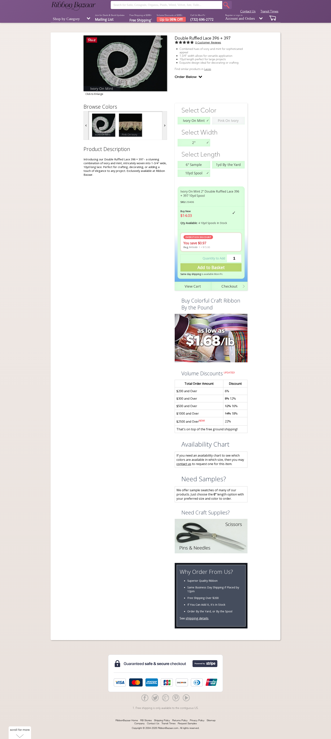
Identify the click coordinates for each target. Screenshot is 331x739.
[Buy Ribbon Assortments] (211, 338)
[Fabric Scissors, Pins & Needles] (211, 536)
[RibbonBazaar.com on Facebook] (145, 697)
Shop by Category (66, 19)
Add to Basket (211, 267)
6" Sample (194, 164)
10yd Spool (193, 173)
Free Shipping (140, 20)
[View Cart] (272, 18)
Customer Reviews (208, 42)
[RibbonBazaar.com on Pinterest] (176, 697)
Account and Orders (240, 17)
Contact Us (248, 11)
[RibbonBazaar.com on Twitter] (155, 697)
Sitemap (211, 720)
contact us (183, 464)
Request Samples (187, 723)
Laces (207, 69)
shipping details (197, 618)
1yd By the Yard (228, 164)
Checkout (229, 286)
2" (193, 142)
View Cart (193, 286)
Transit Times (269, 11)
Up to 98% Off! (171, 19)
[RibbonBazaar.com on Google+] (165, 697)
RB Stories (146, 720)
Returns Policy (180, 720)
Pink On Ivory (228, 120)
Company (139, 723)
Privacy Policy (197, 720)
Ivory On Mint (194, 120)
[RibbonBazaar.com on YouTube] (186, 697)
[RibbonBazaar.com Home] (74, 6)
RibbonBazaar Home (127, 720)
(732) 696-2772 (202, 19)
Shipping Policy (162, 720)
